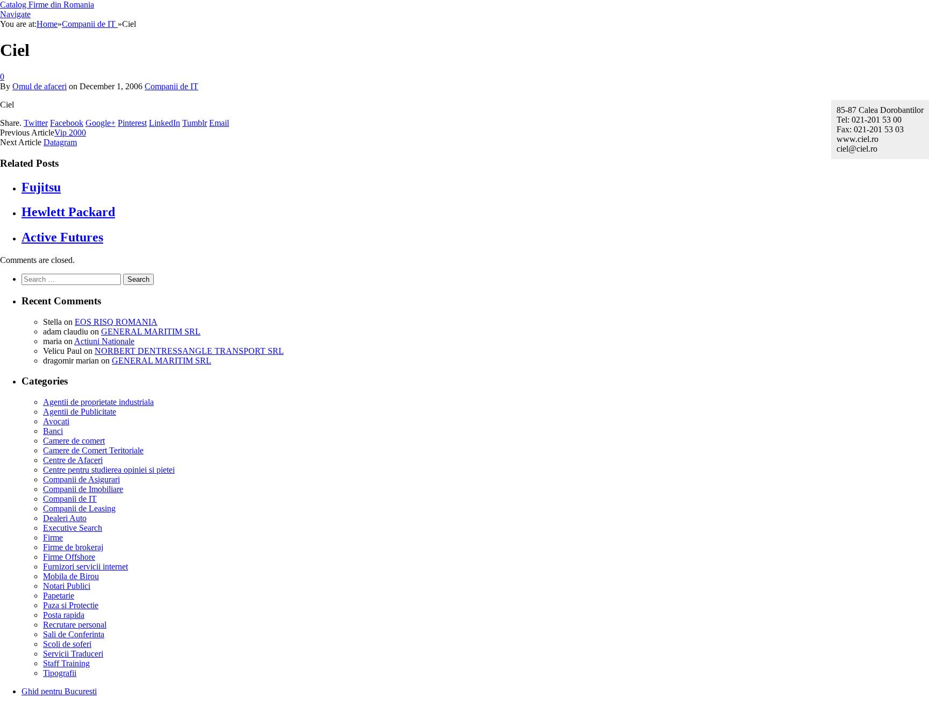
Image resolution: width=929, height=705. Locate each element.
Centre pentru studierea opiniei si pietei (109, 469)
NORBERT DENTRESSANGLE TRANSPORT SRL (189, 350)
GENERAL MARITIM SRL (151, 331)
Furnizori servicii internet (85, 566)
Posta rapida (63, 614)
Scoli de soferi (67, 644)
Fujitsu (41, 187)
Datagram (60, 142)
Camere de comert (74, 440)
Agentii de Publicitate (79, 411)
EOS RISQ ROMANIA (116, 321)
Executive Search (72, 527)
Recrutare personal (74, 624)
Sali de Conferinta (73, 634)
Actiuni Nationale (104, 341)
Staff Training (66, 663)
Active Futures (62, 237)
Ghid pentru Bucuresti (59, 691)
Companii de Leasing (79, 508)
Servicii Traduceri (73, 653)
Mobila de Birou (71, 576)
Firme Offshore (69, 556)
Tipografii (59, 673)
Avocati (56, 421)
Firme (53, 537)
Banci (53, 431)
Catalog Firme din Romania (47, 4)
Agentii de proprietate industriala (98, 402)
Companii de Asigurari (81, 479)
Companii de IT (171, 86)
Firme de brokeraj (73, 547)
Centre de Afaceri (73, 460)
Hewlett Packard (68, 212)
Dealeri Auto (65, 518)
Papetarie (58, 595)
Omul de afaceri (39, 86)
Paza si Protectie (70, 605)
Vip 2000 (70, 132)
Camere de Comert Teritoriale (93, 450)
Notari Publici (66, 585)
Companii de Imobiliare (83, 489)
